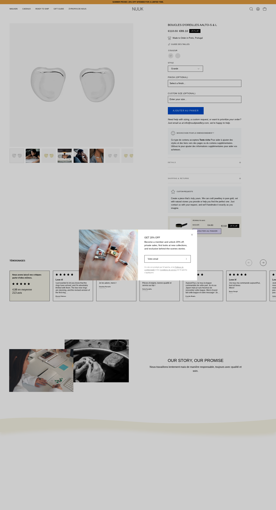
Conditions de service (168, 270)
